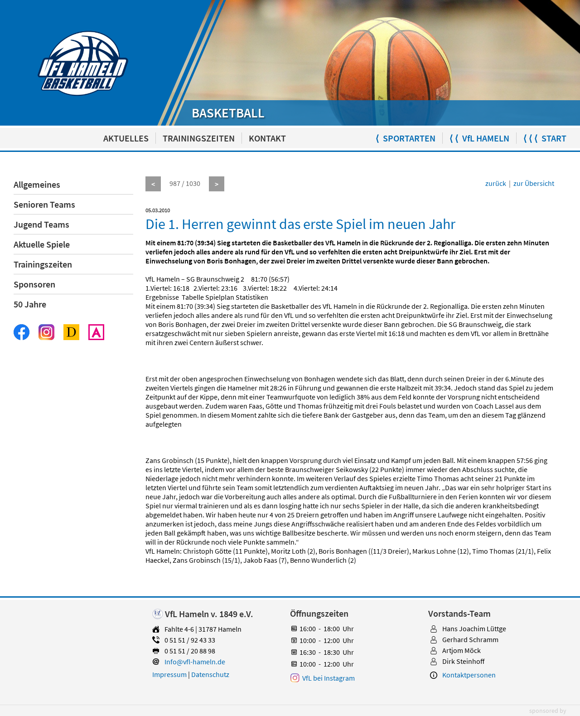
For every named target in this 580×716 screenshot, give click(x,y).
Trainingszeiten (43, 264)
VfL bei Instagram (328, 677)
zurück (495, 183)
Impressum (169, 674)
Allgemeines (37, 184)
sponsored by (547, 710)
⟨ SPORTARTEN (405, 138)
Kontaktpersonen (469, 674)
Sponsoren (34, 284)
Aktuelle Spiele (42, 244)
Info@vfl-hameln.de (194, 661)
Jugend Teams (41, 224)
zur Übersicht (533, 183)
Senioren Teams (44, 204)
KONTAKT (267, 138)
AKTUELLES (126, 138)
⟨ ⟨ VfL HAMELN (479, 138)
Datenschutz (210, 674)
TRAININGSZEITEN (199, 138)
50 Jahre (30, 304)
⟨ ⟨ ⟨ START (544, 138)
